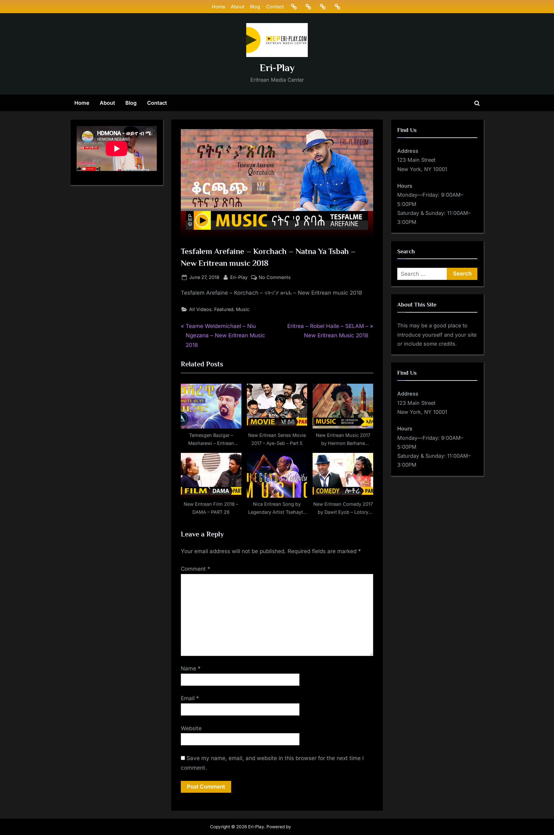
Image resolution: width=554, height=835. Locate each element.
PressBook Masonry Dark (318, 826)
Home (218, 6)
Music (242, 309)
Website (191, 728)
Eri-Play (277, 67)
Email (190, 698)
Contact (275, 6)
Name (191, 668)
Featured (223, 309)
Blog (255, 6)
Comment (195, 569)
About (237, 6)
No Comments (275, 277)
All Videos (200, 309)
